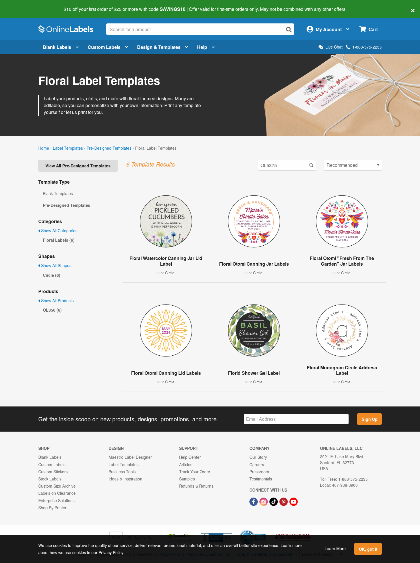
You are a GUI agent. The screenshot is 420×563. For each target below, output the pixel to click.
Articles (185, 464)
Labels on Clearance (57, 493)
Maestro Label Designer (130, 457)
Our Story (258, 457)
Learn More (335, 548)
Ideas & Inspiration (125, 479)
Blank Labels (57, 47)
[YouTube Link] (293, 501)
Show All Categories (58, 230)
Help (202, 47)
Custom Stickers (53, 471)
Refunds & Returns (196, 486)
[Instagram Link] (264, 501)
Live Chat (334, 47)
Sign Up (369, 419)
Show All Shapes (55, 265)
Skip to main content (20, 5)
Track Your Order (194, 471)
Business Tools (122, 471)
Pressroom (259, 471)
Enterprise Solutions (56, 500)
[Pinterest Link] (284, 501)
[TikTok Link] (274, 501)
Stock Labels (49, 479)
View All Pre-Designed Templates (78, 166)
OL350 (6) (52, 310)
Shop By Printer (52, 507)
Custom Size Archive (57, 486)
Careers (256, 464)
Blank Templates (58, 193)
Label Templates (68, 148)
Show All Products (57, 300)
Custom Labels (104, 47)
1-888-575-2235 (367, 47)
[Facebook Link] (254, 501)
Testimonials (260, 479)
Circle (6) (51, 275)
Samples (187, 479)
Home (43, 148)
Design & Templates (159, 47)
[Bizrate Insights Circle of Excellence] (264, 530)
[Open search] (289, 29)
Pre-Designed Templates (109, 148)
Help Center (190, 457)
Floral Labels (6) (59, 240)
